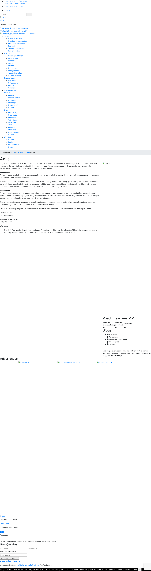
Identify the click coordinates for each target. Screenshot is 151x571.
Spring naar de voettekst (13, 6)
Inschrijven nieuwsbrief (9, 558)
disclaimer (16, 561)
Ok (140, 569)
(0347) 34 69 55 (6, 523)
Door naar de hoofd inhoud (14, 4)
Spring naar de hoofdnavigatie (16, 1)
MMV (2, 20)
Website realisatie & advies (28, 565)
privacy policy (5, 561)
